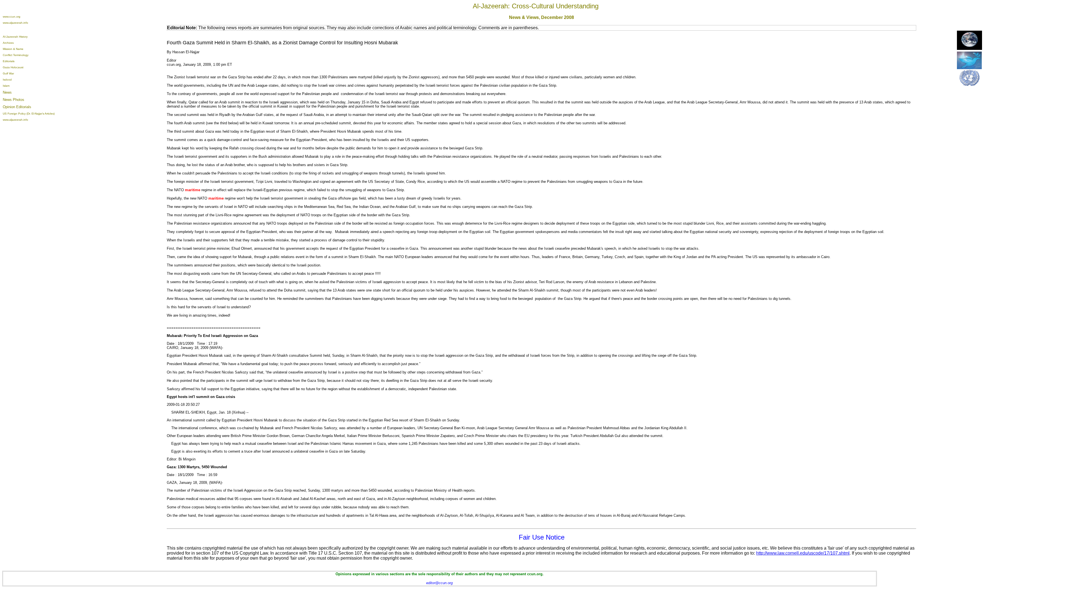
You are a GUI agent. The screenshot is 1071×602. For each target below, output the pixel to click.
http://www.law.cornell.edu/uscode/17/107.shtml (803, 553)
